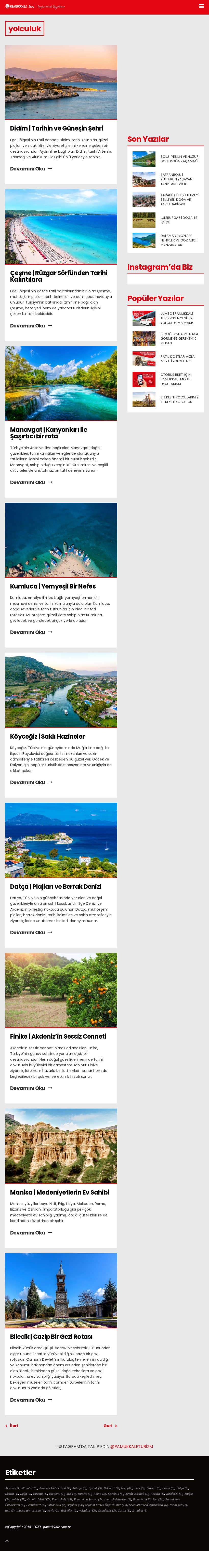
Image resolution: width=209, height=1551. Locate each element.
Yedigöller (68, 1510)
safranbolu (56, 1505)
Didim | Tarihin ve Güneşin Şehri (56, 128)
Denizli (11, 1494)
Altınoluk (29, 1488)
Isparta (85, 1494)
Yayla (52, 1510)
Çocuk (124, 1510)
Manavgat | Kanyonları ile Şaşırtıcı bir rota (49, 432)
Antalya (79, 1488)
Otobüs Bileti (38, 1499)
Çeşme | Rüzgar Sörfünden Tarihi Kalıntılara (59, 276)
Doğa (25, 1494)
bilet (126, 1488)
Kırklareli (174, 1494)
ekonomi (56, 1494)
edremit (40, 1494)
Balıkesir (111, 1488)
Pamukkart (35, 1505)
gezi (71, 1494)
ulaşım (23, 1510)
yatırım (38, 1510)
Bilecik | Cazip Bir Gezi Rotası (51, 1336)
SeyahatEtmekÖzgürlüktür (148, 1505)
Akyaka (12, 1488)
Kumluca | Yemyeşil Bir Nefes (53, 586)
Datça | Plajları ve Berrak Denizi (55, 886)
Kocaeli (157, 1494)
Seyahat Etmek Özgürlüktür (106, 1505)
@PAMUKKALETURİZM (131, 1446)
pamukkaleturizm (117, 1499)
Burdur (153, 1488)
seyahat (75, 1505)
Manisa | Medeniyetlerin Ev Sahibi (59, 1192)
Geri (107, 1426)
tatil (10, 1510)
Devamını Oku (27, 168)
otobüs (18, 1499)
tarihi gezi (178, 1505)
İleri (14, 1426)
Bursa (168, 1488)
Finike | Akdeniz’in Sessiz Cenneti (58, 1036)
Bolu (139, 1488)
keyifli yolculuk (137, 1494)
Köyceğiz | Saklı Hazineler (47, 736)
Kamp (100, 1494)
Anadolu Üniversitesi (54, 1488)
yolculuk (87, 1510)
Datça (182, 1488)
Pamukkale (62, 1499)
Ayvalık (95, 1488)
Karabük (115, 1494)
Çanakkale (107, 1510)
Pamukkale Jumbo (88, 1499)
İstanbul (139, 1510)
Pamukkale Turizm (148, 1499)
